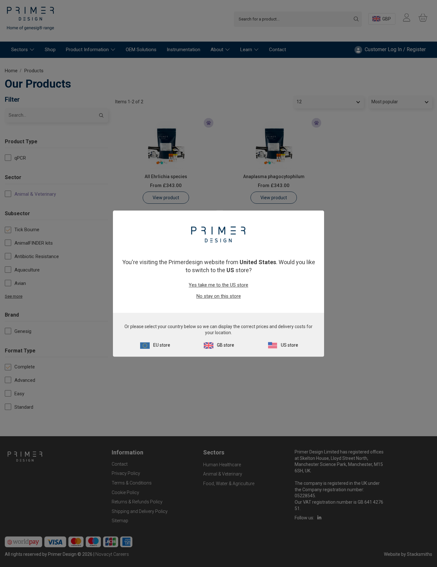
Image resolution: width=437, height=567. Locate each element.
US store (289, 345)
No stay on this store (218, 296)
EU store (161, 345)
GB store (225, 345)
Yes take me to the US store (218, 285)
